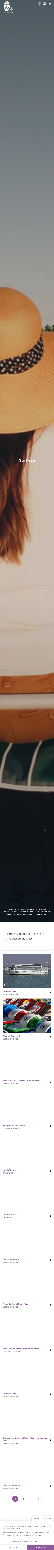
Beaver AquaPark (11, 1259)
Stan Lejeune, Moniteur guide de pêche (21, 1348)
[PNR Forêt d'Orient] (16, 7)
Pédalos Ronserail (11, 1036)
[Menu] (50, 3)
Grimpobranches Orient (14, 1125)
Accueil (12, 909)
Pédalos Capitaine (11, 1485)
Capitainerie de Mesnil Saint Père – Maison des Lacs (25, 1439)
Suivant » (39, 1499)
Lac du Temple (9, 1170)
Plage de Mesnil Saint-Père (15, 1304)
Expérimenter (27, 909)
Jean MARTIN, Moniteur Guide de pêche (21, 1080)
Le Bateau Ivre (9, 991)
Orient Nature (9, 1214)
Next (49, 971)
